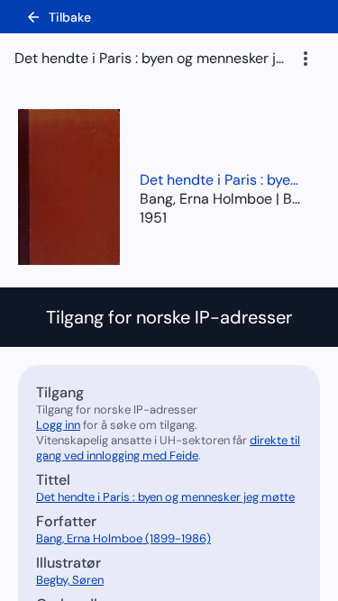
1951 (153, 217)
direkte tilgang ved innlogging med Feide (168, 448)
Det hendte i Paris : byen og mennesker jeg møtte (221, 179)
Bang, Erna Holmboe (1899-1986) (123, 538)
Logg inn (58, 425)
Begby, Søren (70, 579)
